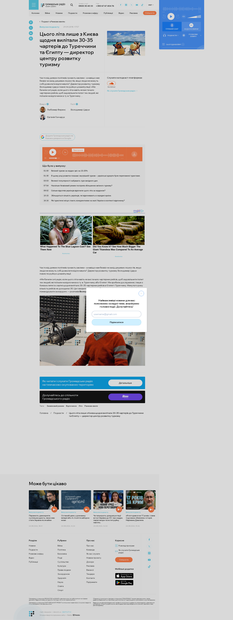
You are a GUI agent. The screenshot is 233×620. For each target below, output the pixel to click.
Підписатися (116, 322)
